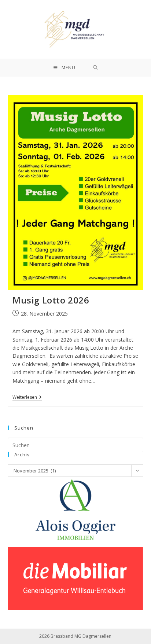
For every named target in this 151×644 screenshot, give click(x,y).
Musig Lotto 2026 (50, 300)
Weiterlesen (27, 397)
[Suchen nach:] (95, 68)
